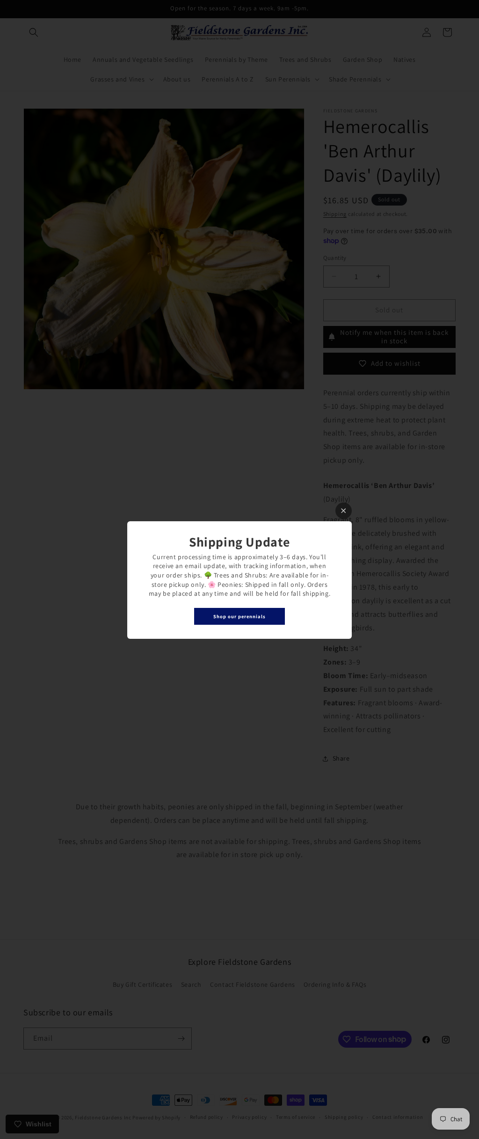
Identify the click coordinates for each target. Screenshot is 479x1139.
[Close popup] (343, 511)
